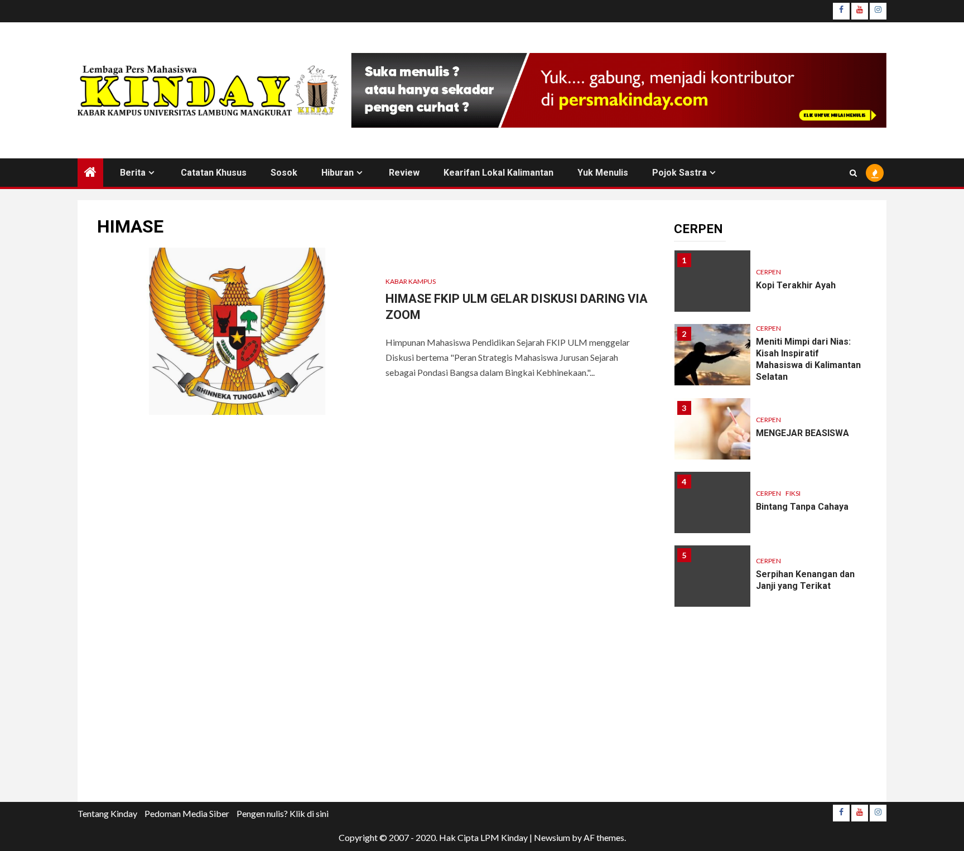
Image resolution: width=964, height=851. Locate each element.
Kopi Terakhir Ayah (796, 285)
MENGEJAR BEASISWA (802, 433)
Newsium (552, 837)
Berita (133, 172)
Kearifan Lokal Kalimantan (498, 172)
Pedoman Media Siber (186, 813)
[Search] (853, 172)
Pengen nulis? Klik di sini (283, 813)
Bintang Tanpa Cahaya (802, 506)
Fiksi (793, 493)
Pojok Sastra (679, 172)
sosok (284, 172)
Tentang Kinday (107, 813)
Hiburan (337, 172)
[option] (770, 286)
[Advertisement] (770, 713)
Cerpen (768, 272)
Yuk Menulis (602, 172)
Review (404, 172)
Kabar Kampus (410, 281)
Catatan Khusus (214, 172)
